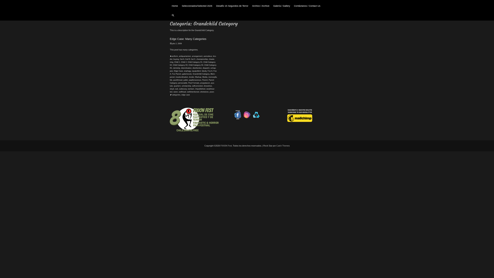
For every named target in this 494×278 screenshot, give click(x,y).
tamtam (191, 89)
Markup (198, 77)
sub (176, 89)
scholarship (186, 86)
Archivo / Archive (260, 6)
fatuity (204, 71)
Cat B (187, 59)
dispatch (206, 68)
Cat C (193, 59)
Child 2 (184, 62)
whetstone (204, 92)
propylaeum (205, 83)
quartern (177, 86)
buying (176, 59)
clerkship (176, 68)
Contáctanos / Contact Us (307, 6)
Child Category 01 (195, 62)
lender (191, 77)
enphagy (187, 71)
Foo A (210, 71)
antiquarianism (185, 56)
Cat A (182, 59)
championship (202, 59)
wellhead (182, 92)
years (212, 92)
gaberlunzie (187, 74)
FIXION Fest (226, 146)
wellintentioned (193, 92)
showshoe (208, 86)
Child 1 (177, 62)
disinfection (197, 68)
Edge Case (178, 71)
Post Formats (193, 83)
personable (182, 83)
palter (185, 80)
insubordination (182, 77)
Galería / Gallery (281, 6)
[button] (173, 16)
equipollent (196, 71)
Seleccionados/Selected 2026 (197, 6)
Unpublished (200, 89)
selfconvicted (197, 86)
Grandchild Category (201, 74)
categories (176, 95)
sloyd (172, 89)
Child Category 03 (180, 65)
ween (175, 92)
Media (204, 77)
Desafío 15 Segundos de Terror (232, 6)
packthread (177, 80)
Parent (205, 80)
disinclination (186, 68)
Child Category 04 (196, 65)
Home (175, 6)
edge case (185, 95)
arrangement (197, 56)
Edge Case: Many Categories (188, 39)
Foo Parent (176, 74)
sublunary (183, 89)
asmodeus (208, 56)
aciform (175, 56)
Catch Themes (283, 146)
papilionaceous (195, 80)
